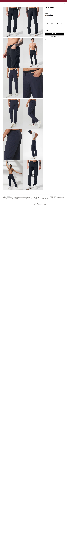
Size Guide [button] (46, 21)
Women (8, 4)
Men (12, 4)
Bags (20, 4)
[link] (56, 4)
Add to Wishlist (55, 36)
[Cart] (64, 4)
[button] (64, 1)
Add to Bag (54, 33)
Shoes (16, 4)
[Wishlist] (62, 4)
